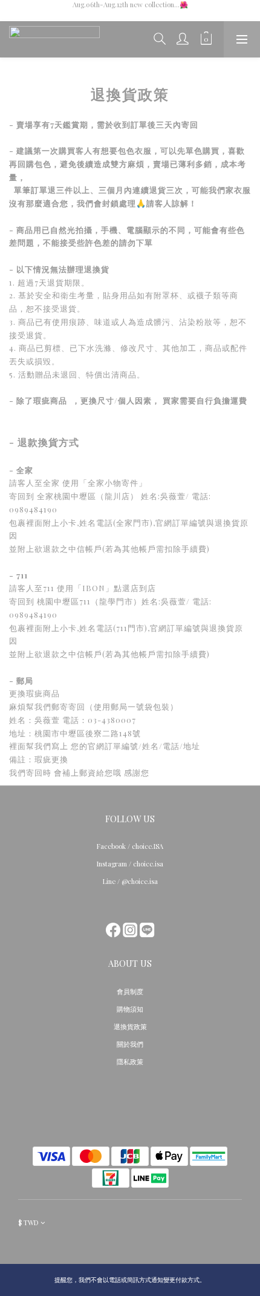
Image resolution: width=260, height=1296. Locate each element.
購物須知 (130, 1008)
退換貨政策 (130, 1026)
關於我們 (130, 1044)
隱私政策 (130, 1061)
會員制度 (130, 991)
